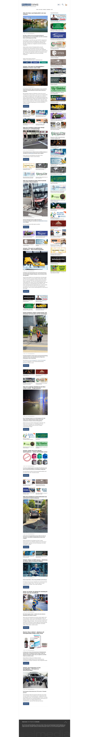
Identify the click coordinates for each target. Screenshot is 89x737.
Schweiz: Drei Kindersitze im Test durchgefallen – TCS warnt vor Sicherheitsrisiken (31, 669)
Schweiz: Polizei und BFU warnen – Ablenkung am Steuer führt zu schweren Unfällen (35, 560)
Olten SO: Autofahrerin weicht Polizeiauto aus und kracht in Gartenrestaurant (35, 497)
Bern (37, 9)
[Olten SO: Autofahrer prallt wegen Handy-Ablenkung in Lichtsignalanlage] (35, 139)
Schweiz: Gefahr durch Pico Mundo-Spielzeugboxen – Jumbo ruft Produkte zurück (35, 451)
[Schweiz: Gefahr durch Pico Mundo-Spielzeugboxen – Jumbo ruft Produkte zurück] (35, 459)
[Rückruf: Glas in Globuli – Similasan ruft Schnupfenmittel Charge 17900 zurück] (35, 642)
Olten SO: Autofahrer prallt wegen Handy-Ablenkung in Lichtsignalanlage (34, 128)
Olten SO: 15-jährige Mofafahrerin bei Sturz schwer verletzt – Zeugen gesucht (34, 387)
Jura (52, 9)
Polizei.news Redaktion (31, 33)
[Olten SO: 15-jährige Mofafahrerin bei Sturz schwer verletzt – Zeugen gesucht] (35, 402)
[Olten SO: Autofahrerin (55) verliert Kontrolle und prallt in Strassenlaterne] (35, 199)
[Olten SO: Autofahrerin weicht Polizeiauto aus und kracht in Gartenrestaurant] (35, 516)
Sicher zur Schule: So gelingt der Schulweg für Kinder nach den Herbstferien (35, 592)
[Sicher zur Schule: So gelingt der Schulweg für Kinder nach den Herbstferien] (35, 602)
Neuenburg (48, 9)
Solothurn (40, 9)
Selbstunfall (31, 153)
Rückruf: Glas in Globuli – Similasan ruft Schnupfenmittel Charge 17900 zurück (33, 632)
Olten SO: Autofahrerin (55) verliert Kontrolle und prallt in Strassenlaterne (34, 181)
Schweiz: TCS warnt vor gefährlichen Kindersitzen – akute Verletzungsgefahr (33, 249)
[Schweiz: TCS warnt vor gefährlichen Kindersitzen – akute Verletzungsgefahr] (35, 260)
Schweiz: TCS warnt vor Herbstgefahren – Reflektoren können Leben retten (34, 67)
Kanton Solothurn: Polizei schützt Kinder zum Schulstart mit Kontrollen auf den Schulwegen (35, 313)
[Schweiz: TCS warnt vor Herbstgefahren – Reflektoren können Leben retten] (35, 77)
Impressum (24, 721)
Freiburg (44, 9)
